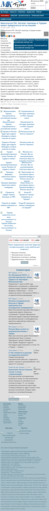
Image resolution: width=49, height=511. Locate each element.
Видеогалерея (7, 422)
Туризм (38, 12)
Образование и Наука (9, 412)
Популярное (6, 409)
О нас (20, 420)
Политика (21, 12)
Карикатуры (21, 409)
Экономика (5, 15)
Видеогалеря (22, 407)
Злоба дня (6, 419)
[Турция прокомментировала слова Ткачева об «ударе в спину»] (10, 152)
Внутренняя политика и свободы (24, 257)
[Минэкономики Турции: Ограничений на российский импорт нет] (10, 111)
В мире (5, 411)
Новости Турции (17, 102)
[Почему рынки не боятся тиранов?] (27, 131)
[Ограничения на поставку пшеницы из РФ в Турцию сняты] (27, 111)
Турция (10, 104)
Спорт (5, 414)
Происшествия (38, 15)
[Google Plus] (14, 36)
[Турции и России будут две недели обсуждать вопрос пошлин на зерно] (10, 131)
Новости (13, 12)
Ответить (24, 262)
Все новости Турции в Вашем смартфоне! (14, 448)
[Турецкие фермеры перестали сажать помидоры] (10, 172)
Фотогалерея (7, 421)
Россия (25, 102)
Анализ (5, 416)
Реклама (20, 423)
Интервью (6, 417)
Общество (31, 12)
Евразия (5, 405)
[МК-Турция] (14, 5)
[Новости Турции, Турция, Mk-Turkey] (24, 431)
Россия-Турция (33, 102)
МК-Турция (5, 12)
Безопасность (24, 15)
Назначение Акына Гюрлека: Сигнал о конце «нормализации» (21, 372)
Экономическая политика (21, 255)
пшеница (24, 104)
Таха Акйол (13, 350)
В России (6, 407)
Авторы (20, 415)
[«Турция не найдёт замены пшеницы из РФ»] (10, 192)
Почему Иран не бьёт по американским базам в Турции (19, 331)
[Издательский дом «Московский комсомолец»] (9, 435)
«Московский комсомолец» (9, 453)
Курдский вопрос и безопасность (24, 259)
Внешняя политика (19, 253)
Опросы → (36, 265)
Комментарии (6, 19)
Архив (20, 425)
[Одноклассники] (7, 36)
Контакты (21, 421)
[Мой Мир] (9, 36)
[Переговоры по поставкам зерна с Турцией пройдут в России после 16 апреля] (27, 172)
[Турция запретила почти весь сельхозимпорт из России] (9, 213)
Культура (14, 15)
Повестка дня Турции (17, 367)
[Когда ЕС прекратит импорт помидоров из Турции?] (27, 192)
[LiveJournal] (12, 36)
